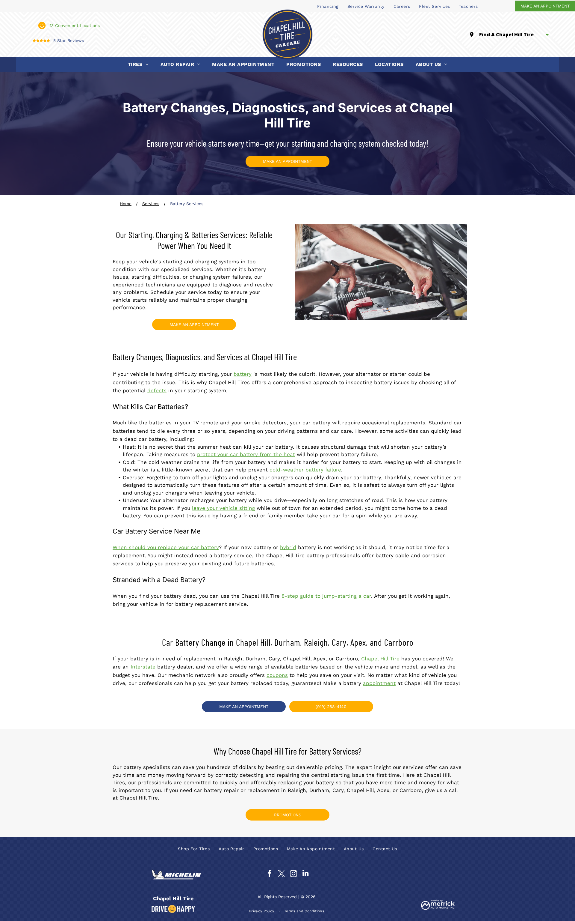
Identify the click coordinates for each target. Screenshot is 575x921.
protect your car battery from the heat (246, 454)
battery (243, 374)
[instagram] (293, 874)
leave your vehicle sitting (223, 508)
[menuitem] (328, 6)
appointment (379, 683)
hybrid (288, 547)
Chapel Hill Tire (380, 659)
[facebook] (269, 874)
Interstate (143, 667)
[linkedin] (305, 874)
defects (157, 390)
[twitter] (281, 874)
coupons (277, 675)
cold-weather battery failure (305, 470)
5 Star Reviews (68, 40)
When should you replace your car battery (166, 547)
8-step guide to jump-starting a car (326, 596)
